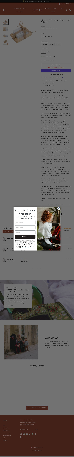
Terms (29, 247)
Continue (25, 237)
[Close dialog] (58, 208)
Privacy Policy (24, 247)
